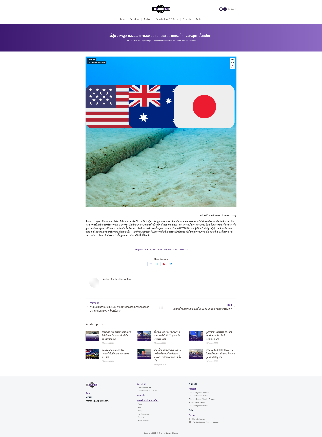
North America (143, 414)
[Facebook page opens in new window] (221, 9)
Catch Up (91, 59)
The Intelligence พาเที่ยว (198, 406)
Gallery (192, 410)
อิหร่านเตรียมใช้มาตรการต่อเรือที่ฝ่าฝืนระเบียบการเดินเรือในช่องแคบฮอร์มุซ (116, 335)
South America (143, 420)
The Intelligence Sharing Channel (206, 422)
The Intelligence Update (198, 396)
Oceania (141, 417)
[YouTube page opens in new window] (225, 9)
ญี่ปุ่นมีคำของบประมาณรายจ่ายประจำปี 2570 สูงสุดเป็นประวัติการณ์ (167, 335)
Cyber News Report (197, 402)
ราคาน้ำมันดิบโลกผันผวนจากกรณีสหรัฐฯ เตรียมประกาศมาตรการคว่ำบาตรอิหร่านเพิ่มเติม (167, 355)
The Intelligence (198, 419)
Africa (140, 404)
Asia (139, 407)
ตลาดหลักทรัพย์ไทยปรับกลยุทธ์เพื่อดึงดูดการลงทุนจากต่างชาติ (116, 353)
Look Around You (144, 388)
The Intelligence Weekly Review (202, 399)
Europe (141, 411)
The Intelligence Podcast (199, 393)
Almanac (193, 384)
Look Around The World (96, 63)
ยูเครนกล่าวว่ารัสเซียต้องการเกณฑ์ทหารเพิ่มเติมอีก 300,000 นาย (219, 335)
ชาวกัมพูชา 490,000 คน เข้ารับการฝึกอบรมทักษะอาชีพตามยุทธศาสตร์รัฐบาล (220, 353)
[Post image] (92, 336)
